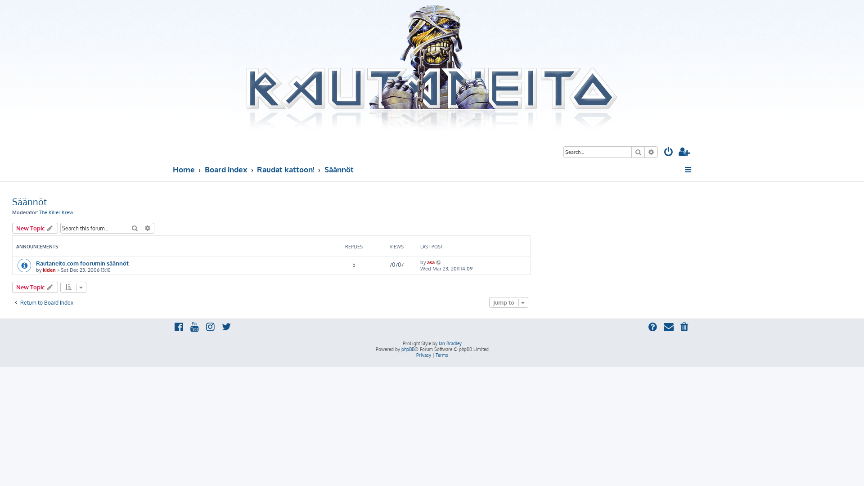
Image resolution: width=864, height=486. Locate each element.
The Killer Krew (56, 212)
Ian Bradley (450, 343)
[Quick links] (688, 170)
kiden (49, 270)
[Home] (432, 69)
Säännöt (29, 201)
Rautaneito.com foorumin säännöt (82, 263)
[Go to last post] (439, 262)
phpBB (407, 349)
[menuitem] (668, 153)
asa (431, 262)
